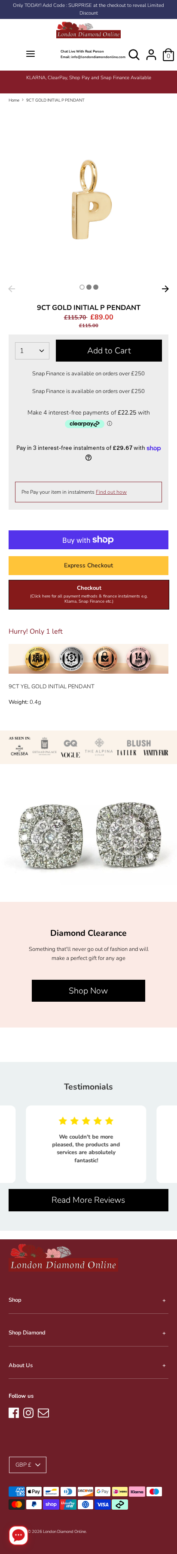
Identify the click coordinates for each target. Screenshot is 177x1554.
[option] (88, 78)
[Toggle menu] (30, 54)
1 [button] (82, 287)
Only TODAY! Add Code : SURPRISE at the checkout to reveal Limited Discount (88, 9)
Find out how (111, 492)
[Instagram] (28, 1411)
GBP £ (23, 1465)
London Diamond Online (64, 1531)
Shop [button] (15, 1300)
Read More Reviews (88, 1200)
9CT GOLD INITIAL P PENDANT (55, 100)
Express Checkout (88, 565)
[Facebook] (14, 1411)
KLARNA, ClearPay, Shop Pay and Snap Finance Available (88, 77)
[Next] (165, 288)
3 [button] (95, 287)
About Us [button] (21, 1365)
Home (14, 100)
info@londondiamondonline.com (98, 57)
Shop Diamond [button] (27, 1333)
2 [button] (89, 287)
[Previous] (11, 288)
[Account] (151, 50)
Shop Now (88, 991)
